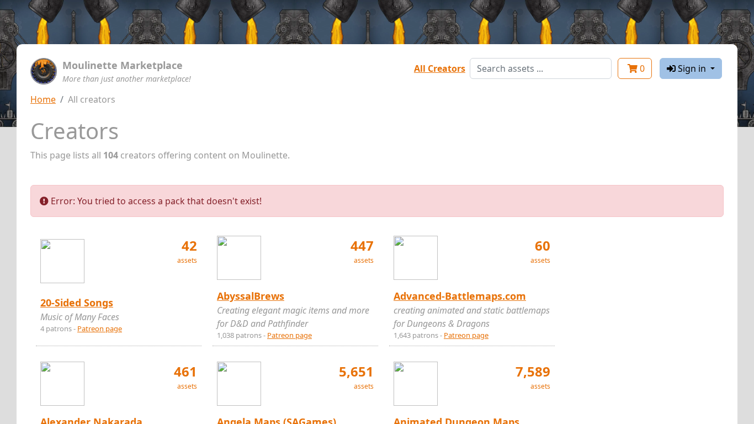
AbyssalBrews (250, 296)
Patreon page (99, 328)
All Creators (439, 68)
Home (43, 99)
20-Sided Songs (76, 302)
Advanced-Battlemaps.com (460, 296)
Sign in (692, 68)
